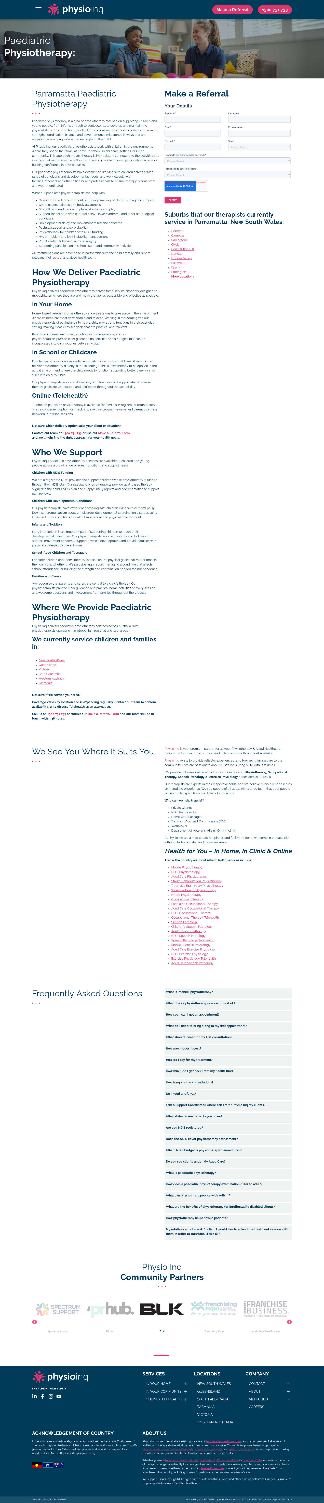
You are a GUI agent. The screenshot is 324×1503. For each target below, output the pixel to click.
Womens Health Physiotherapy (193, 890)
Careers (256, 1407)
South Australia (49, 674)
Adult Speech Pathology (188, 931)
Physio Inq (172, 748)
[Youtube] (58, 1396)
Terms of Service (208, 1499)
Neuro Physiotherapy (186, 895)
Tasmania (45, 683)
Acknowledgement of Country (278, 1499)
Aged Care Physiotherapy (189, 876)
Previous (34, 1322)
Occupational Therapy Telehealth (195, 917)
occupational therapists (178, 1449)
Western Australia (51, 678)
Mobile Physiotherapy (186, 867)
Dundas (176, 253)
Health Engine (266, 1331)
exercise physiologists (208, 1449)
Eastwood (178, 263)
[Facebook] (42, 1396)
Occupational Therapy (187, 899)
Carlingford (179, 240)
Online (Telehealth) (164, 1399)
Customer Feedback (251, 1499)
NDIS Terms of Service (229, 1499)
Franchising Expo (162, 1331)
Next (289, 1322)
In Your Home (158, 1384)
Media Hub (258, 1399)
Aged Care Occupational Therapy (195, 908)
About (255, 1391)
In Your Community (164, 1391)
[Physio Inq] (75, 9)
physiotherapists (152, 1449)
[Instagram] (50, 1396)
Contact (257, 1384)
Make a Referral (233, 9)
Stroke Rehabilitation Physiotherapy (196, 881)
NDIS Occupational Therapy (191, 913)
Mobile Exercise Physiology (190, 945)
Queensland (47, 665)
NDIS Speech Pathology (188, 935)
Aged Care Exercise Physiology (193, 949)
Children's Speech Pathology (192, 926)
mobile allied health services (223, 1441)
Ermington (178, 272)
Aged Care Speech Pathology (192, 963)
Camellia (177, 235)
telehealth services (212, 1468)
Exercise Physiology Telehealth (193, 958)
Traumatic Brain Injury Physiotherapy (197, 885)
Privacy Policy (191, 1499)
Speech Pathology (184, 922)
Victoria (44, 669)
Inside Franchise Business (213, 1331)
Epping (176, 267)
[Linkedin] (34, 1396)
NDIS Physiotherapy (185, 872)
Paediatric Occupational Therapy (194, 904)
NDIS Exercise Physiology (189, 954)
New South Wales (52, 660)
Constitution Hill (182, 249)
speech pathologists (241, 1449)
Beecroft (177, 231)
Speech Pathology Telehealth (192, 940)
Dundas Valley (181, 258)
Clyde (175, 244)
